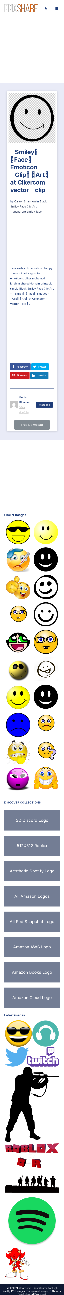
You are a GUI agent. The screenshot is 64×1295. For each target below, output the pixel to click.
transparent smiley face (26, 211)
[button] (32, 425)
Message (44, 404)
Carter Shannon (25, 201)
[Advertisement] (32, 50)
